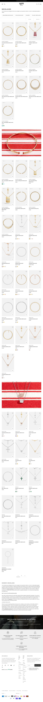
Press (20, 668)
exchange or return (24, 648)
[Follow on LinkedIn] (2, 667)
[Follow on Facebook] (2, 665)
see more (36, 638)
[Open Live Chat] (21, 633)
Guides (24, 665)
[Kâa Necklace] (8, 476)
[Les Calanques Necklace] (8, 111)
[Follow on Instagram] (5, 665)
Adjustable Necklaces (8, 15)
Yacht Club (17, 234)
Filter (29, 19)
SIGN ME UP (38, 665)
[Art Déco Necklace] (8, 504)
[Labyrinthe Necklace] (8, 224)
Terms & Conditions (12, 690)
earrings (10, 599)
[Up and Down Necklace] (8, 31)
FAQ (23, 660)
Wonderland (21, 670)
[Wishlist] (38, 4)
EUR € (3, 693)
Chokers (28, 15)
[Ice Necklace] (21, 449)
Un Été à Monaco (5, 41)
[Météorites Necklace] (21, 504)
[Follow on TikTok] (14, 665)
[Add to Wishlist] (12, 23)
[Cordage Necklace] (35, 307)
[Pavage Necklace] (8, 279)
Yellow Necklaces (36, 15)
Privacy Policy (19, 690)
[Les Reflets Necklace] (21, 197)
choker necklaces (10, 588)
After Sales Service (24, 678)
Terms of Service (24, 690)
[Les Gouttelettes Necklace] (35, 169)
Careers (20, 675)
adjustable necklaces (8, 608)
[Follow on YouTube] (11, 665)
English (17, 693)
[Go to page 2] (25, 575)
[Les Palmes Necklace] (35, 197)
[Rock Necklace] (35, 421)
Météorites (17, 514)
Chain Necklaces (19, 15)
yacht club (4, 345)
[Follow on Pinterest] (8, 665)
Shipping (24, 671)
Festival (17, 459)
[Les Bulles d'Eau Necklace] (8, 85)
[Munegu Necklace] (35, 31)
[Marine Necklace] (21, 224)
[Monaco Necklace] (21, 476)
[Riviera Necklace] (21, 59)
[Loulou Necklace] (8, 59)
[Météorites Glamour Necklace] (35, 530)
